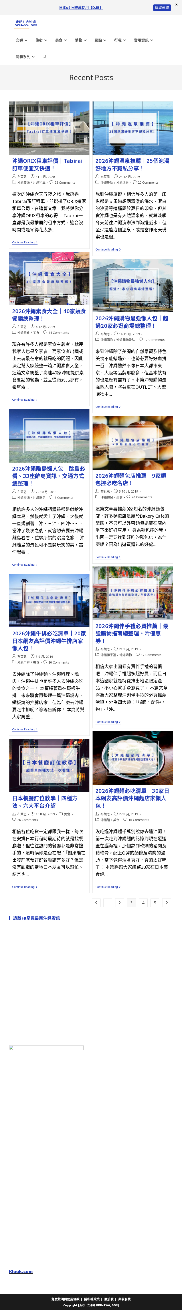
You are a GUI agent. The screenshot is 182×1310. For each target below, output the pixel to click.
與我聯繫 (124, 1299)
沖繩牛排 (23, 662)
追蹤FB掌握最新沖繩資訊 (36, 918)
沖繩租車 (39, 182)
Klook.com (21, 1271)
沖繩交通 (23, 182)
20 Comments (148, 182)
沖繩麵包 (107, 497)
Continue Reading (25, 243)
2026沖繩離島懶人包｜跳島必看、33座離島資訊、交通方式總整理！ (48, 476)
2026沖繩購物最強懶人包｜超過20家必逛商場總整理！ (131, 321)
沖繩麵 (105, 820)
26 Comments (27, 820)
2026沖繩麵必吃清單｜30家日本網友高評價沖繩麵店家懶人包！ (132, 798)
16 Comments (139, 820)
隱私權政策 (92, 1299)
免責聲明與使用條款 (65, 1299)
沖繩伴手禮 (108, 655)
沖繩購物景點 (125, 340)
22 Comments (65, 182)
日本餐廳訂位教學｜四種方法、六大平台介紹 (45, 801)
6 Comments (64, 497)
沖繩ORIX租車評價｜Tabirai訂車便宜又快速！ (47, 164)
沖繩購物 (107, 340)
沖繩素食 (23, 332)
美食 (36, 332)
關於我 (109, 1299)
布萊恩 (22, 177)
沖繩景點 (107, 182)
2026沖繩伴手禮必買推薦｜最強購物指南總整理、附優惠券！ (131, 633)
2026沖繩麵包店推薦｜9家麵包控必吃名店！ (130, 479)
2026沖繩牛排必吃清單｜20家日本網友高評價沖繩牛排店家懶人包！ (49, 641)
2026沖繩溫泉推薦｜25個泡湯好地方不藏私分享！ (132, 164)
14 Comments (58, 332)
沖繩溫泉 (122, 182)
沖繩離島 (39, 497)
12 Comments (154, 340)
